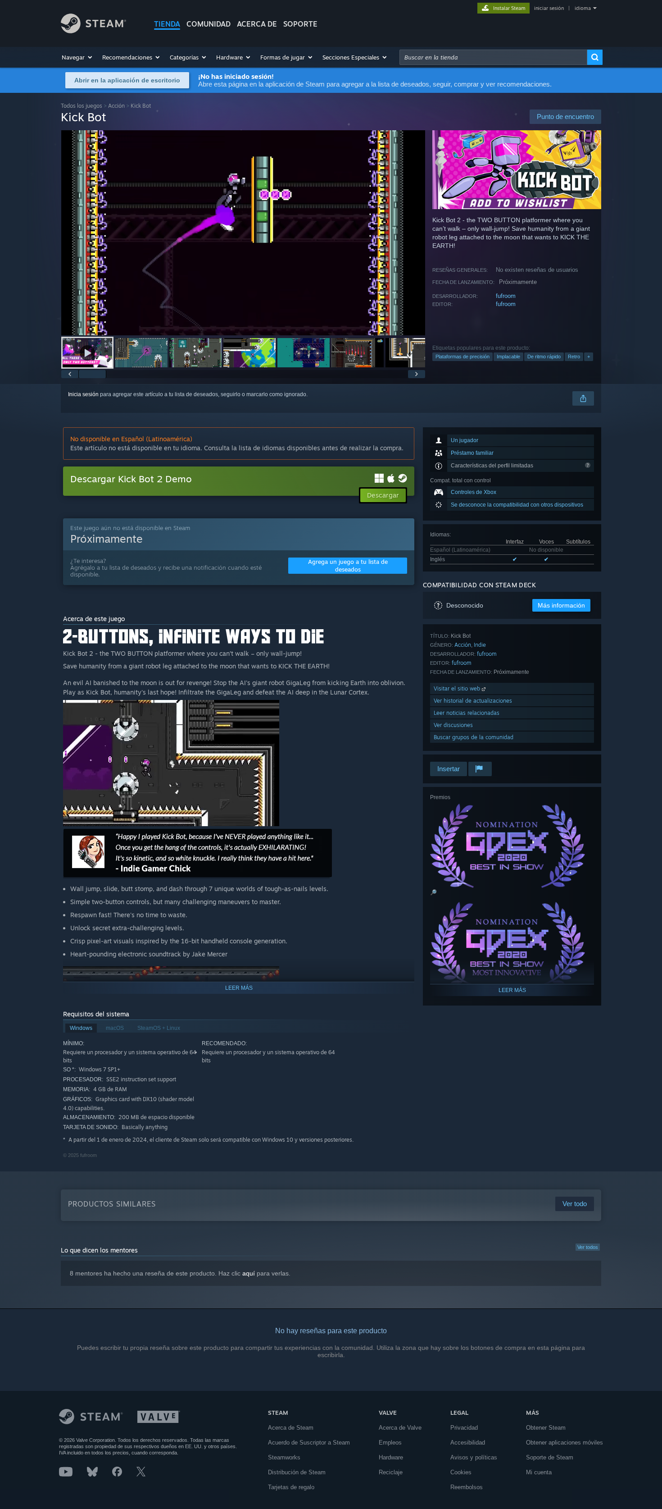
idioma (583, 8)
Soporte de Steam (549, 1457)
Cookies (461, 1472)
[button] (77, 57)
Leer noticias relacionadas (466, 712)
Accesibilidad (467, 1442)
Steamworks (284, 1457)
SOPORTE (300, 23)
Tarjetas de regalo (291, 1487)
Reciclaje (391, 1472)
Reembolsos (466, 1487)
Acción (116, 105)
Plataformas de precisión (462, 356)
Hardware (391, 1457)
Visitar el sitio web (458, 688)
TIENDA (167, 23)
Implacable (508, 356)
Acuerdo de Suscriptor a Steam (309, 1442)
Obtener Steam (546, 1427)
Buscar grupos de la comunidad (473, 737)
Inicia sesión (83, 394)
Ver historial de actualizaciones (473, 700)
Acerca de (257, 23)
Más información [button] (561, 605)
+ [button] (588, 356)
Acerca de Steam (290, 1427)
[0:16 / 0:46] (243, 232)
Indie (480, 644)
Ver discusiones (453, 725)
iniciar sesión (549, 8)
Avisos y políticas (473, 1457)
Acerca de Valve (400, 1427)
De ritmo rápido (544, 356)
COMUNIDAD (208, 23)
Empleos (390, 1442)
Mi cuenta (539, 1472)
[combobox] (493, 57)
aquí (248, 1273)
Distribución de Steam (297, 1472)
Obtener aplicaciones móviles (564, 1442)
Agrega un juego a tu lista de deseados (348, 565)
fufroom (506, 296)
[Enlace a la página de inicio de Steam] (93, 31)
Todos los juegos (81, 105)
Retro (574, 356)
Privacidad (464, 1427)
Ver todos (587, 1247)
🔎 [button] (433, 892)
